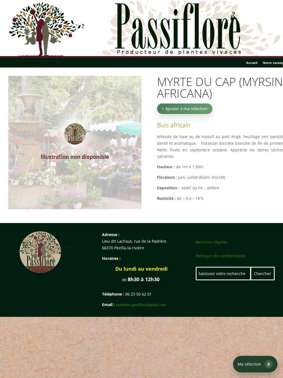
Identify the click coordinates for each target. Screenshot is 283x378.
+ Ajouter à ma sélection (185, 108)
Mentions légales (211, 242)
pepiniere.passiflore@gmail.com (141, 305)
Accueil (251, 63)
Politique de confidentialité (220, 255)
